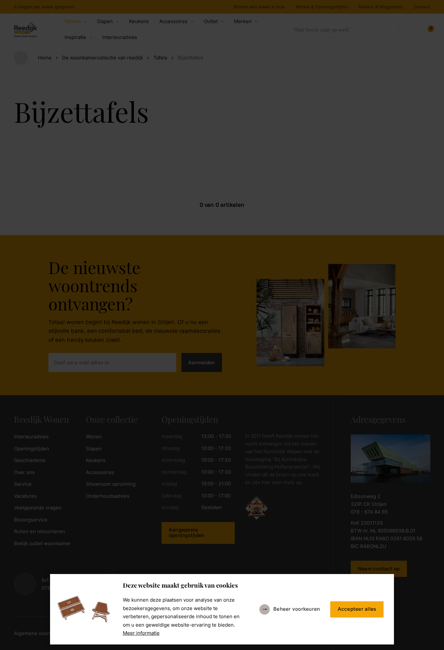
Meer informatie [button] (141, 633)
